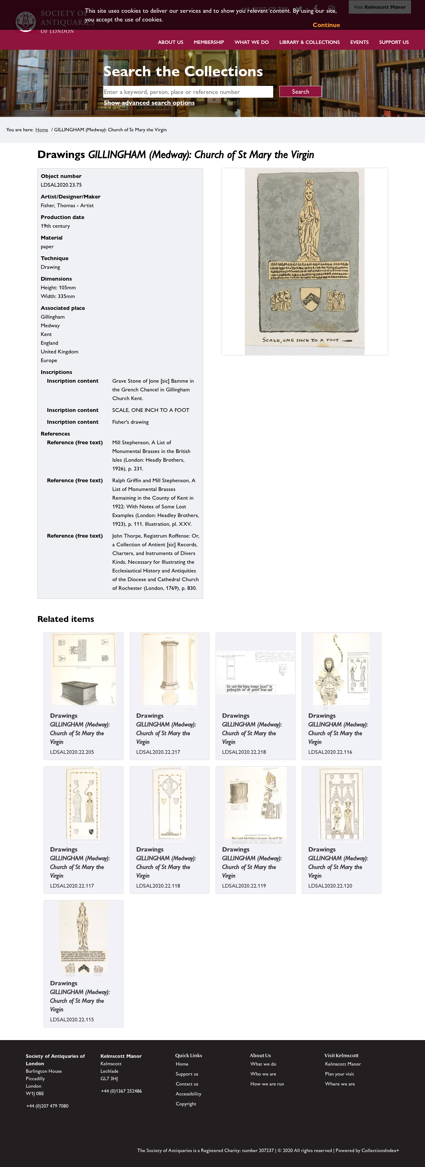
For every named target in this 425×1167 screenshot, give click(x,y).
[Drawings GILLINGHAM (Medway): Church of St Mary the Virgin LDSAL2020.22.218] (216, 716)
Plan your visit (339, 1074)
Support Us (394, 42)
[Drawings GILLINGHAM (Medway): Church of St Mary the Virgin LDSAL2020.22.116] (302, 716)
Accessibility (188, 1094)
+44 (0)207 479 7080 (47, 1106)
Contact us (187, 1084)
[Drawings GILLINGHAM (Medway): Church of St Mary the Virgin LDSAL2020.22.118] (130, 850)
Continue (326, 25)
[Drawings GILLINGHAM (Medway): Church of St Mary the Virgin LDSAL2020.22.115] (44, 984)
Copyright (186, 1104)
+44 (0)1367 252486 (121, 1091)
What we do (252, 42)
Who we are (263, 1074)
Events (359, 42)
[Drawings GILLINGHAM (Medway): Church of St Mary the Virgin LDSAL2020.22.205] (44, 716)
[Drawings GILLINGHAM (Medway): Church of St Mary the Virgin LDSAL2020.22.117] (44, 850)
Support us (187, 1074)
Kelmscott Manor (343, 1064)
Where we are (340, 1084)
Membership (209, 42)
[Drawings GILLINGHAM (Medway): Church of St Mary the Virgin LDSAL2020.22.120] (302, 850)
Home (41, 130)
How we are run (267, 1084)
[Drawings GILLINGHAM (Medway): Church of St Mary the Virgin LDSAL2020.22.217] (130, 716)
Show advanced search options (149, 102)
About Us (170, 42)
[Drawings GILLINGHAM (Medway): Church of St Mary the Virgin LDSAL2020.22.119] (216, 850)
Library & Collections (309, 42)
